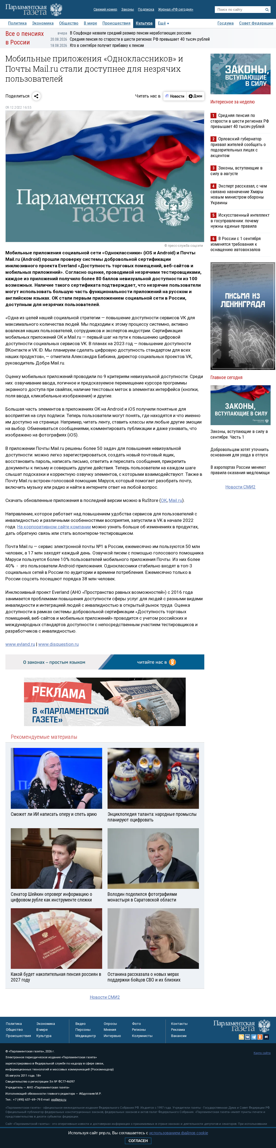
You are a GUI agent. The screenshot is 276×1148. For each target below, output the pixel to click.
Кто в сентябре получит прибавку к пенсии (97, 45)
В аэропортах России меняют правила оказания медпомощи (240, 469)
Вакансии (179, 1036)
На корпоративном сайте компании (54, 526)
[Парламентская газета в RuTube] (266, 1037)
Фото (136, 1024)
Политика (17, 23)
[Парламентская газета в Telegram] (254, 1037)
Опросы (110, 1024)
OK (164, 500)
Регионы (139, 1030)
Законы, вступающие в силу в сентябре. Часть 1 (239, 434)
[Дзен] (195, 96)
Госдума (226, 23)
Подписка (146, 9)
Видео (80, 1024)
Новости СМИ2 (105, 997)
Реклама (178, 1030)
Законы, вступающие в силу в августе (237, 170)
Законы (127, 9)
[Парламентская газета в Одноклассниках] (260, 1037)
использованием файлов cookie (178, 1132)
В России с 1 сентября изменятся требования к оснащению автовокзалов (236, 244)
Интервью (112, 1036)
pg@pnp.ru (58, 1099)
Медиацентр (85, 1036)
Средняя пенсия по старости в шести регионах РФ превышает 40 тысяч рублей (130, 39)
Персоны (83, 1030)
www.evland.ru (20, 644)
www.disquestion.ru (58, 644)
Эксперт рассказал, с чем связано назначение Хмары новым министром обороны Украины (239, 194)
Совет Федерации (256, 23)
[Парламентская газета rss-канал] (241, 1037)
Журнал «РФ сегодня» (175, 9)
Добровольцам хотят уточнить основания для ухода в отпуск (240, 452)
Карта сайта (262, 1053)
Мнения (110, 1030)
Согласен (138, 1141)
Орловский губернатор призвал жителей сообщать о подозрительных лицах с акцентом (238, 147)
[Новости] (175, 96)
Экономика (43, 23)
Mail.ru (175, 500)
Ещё (162, 23)
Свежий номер (105, 9)
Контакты (179, 1024)
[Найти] (267, 9)
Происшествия (116, 23)
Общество (68, 23)
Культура (144, 23)
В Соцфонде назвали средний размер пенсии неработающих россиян (124, 33)
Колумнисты (142, 1036)
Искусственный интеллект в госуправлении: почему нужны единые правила (240, 220)
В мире (90, 23)
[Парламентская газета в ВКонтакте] (247, 1037)
